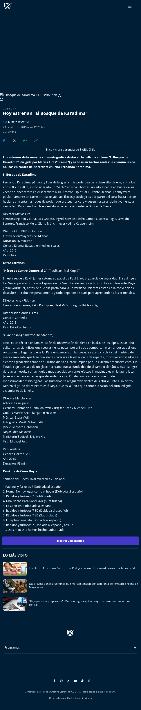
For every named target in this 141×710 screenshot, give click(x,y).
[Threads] (89, 680)
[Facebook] (55, 680)
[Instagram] (62, 680)
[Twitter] (69, 680)
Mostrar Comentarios (70, 540)
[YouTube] (76, 680)
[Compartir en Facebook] (4, 140)
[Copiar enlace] (32, 140)
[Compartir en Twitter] (11, 140)
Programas (12, 647)
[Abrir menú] (129, 6)
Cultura (10, 108)
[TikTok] (83, 680)
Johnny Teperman (19, 121)
